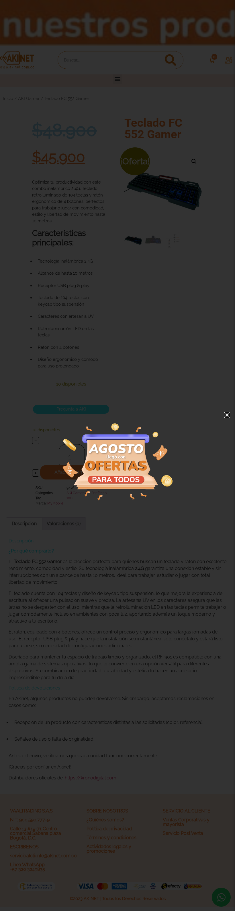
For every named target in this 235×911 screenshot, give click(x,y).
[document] (117, 455)
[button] (227, 415)
